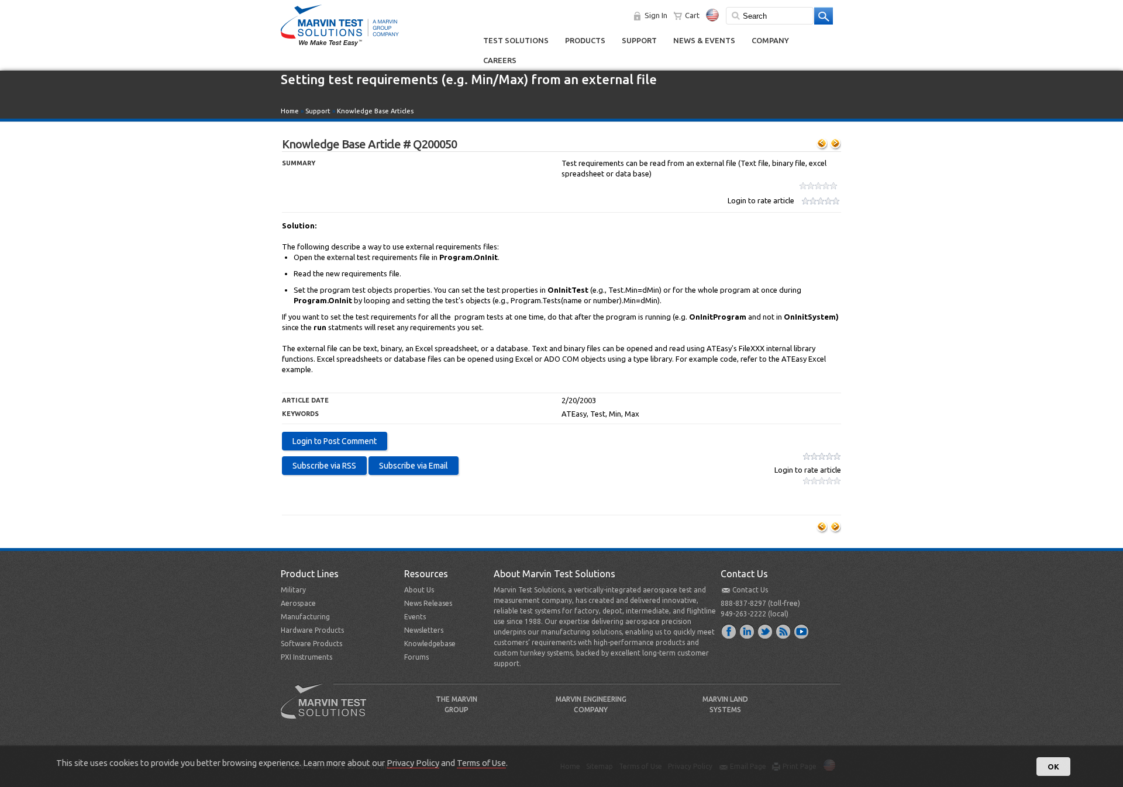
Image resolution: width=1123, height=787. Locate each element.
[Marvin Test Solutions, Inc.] (340, 47)
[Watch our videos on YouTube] (802, 631)
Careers (499, 60)
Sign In (656, 15)
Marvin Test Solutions (328, 710)
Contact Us (750, 590)
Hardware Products (312, 630)
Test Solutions (516, 40)
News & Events (704, 40)
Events (415, 616)
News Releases (428, 603)
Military (293, 590)
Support (639, 40)
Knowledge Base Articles (375, 111)
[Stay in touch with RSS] (784, 631)
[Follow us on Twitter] (765, 631)
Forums (416, 657)
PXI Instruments (306, 657)
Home (290, 111)
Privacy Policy (413, 763)
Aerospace (298, 603)
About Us (419, 590)
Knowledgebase (430, 643)
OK (1053, 766)
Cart (692, 15)
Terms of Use (481, 763)
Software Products (311, 643)
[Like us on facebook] (729, 631)
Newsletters (423, 630)
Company (770, 40)
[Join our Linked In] (747, 631)
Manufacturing (305, 616)
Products (585, 40)
